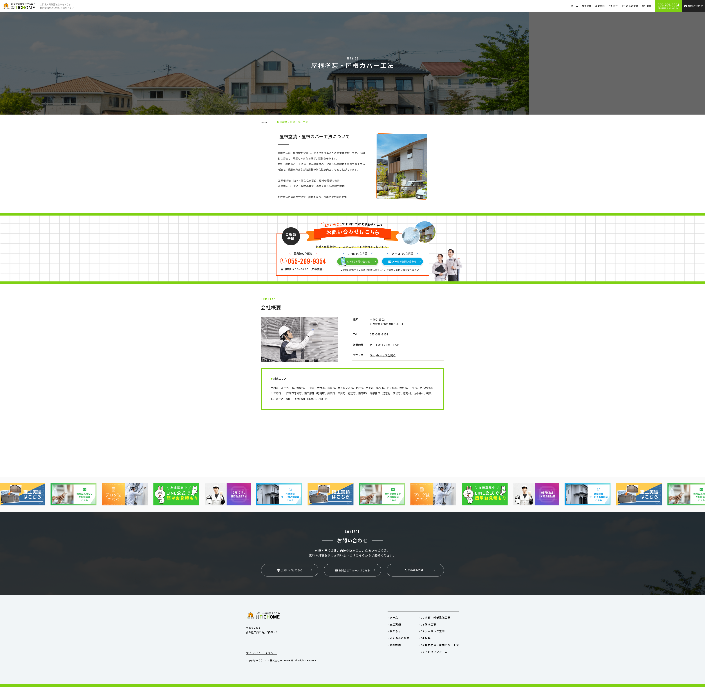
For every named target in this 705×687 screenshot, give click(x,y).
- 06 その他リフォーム (433, 652)
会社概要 (646, 5)
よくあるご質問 (629, 5)
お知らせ (613, 5)
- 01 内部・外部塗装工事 (435, 617)
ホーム (574, 5)
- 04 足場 (425, 638)
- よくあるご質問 (399, 638)
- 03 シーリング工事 (432, 631)
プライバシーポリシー (261, 653)
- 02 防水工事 (427, 624)
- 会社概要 (394, 645)
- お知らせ (394, 631)
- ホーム (393, 617)
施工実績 (587, 5)
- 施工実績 (394, 624)
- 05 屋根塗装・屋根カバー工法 (439, 645)
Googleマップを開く (383, 355)
